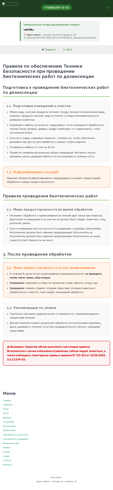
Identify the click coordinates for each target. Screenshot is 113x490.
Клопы (6, 409)
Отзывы (6, 452)
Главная (7, 400)
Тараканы (7, 404)
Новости (7, 460)
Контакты (7, 464)
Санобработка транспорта (15, 435)
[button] (57, 7)
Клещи (6, 456)
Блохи (6, 413)
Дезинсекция (9, 426)
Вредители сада (11, 443)
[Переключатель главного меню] (107, 7)
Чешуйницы (8, 422)
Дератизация (9, 430)
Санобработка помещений (15, 439)
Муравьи (7, 417)
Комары (6, 447)
